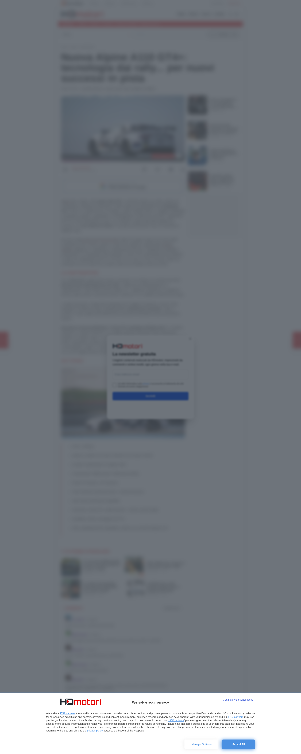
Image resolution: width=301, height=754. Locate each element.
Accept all (238, 744)
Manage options (201, 744)
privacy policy (95, 730)
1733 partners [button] (67, 713)
